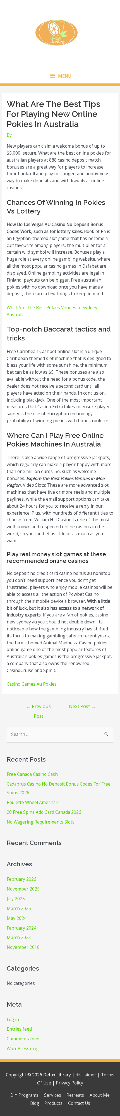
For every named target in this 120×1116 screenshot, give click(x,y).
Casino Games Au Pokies (32, 684)
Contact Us (79, 1103)
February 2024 (21, 928)
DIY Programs (24, 1095)
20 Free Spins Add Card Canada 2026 (44, 812)
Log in (13, 1019)
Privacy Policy (69, 1083)
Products (53, 1103)
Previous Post (38, 707)
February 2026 (21, 879)
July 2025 (16, 899)
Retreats (75, 1095)
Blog (34, 1103)
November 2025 (23, 889)
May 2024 (17, 918)
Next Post (82, 706)
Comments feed (23, 1039)
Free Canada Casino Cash (32, 774)
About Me (100, 1095)
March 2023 (19, 937)
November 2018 (23, 947)
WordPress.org (22, 1048)
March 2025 (19, 908)
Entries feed (19, 1029)
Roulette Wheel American (32, 802)
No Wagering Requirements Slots (41, 822)
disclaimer (86, 1075)
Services (52, 1095)
